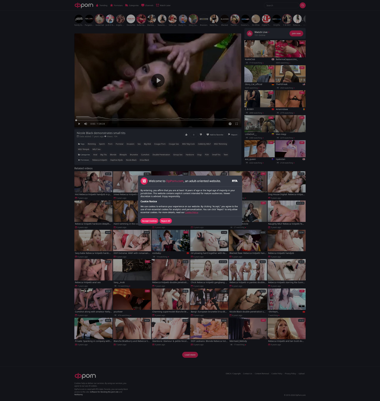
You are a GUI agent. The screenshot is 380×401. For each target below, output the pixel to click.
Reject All (165, 221)
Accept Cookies (149, 221)
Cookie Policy (191, 212)
